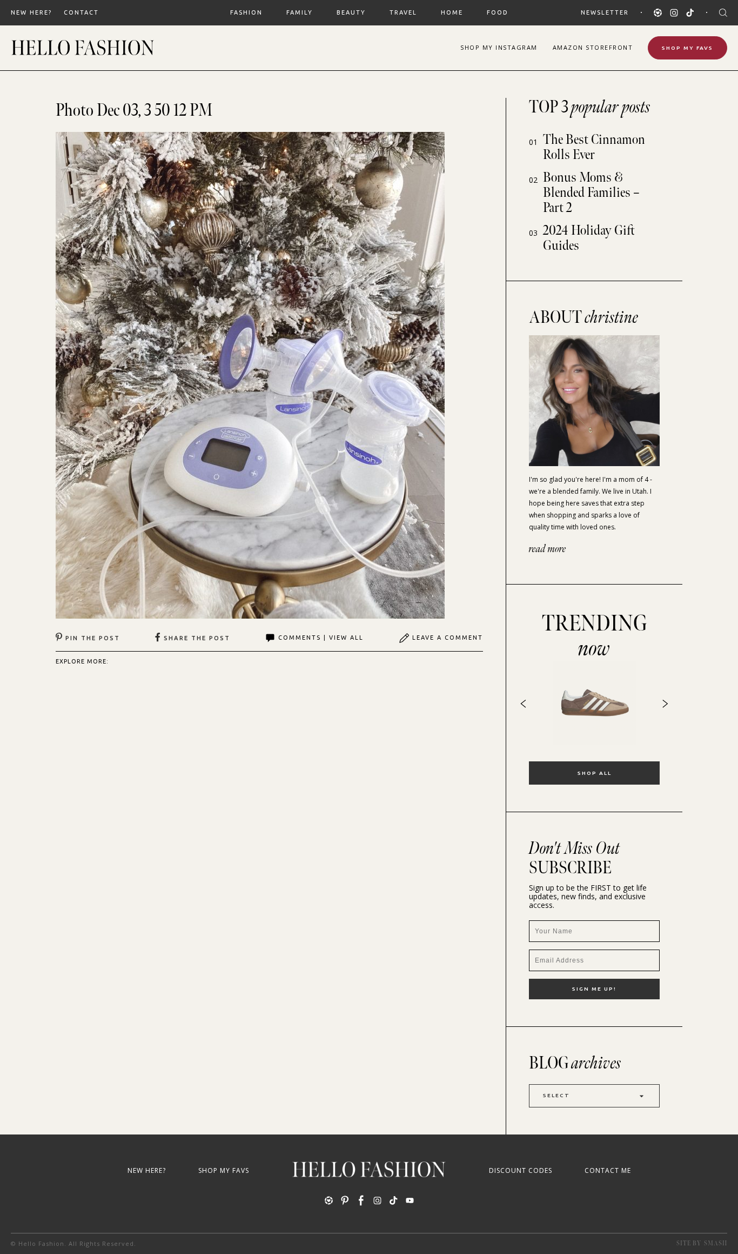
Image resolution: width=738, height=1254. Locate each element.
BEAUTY (351, 12)
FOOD (497, 12)
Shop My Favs (687, 48)
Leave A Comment (447, 637)
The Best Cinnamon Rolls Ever (594, 147)
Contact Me (608, 1170)
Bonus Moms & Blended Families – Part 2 (591, 192)
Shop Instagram (499, 47)
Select (556, 1095)
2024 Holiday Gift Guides (589, 238)
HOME (452, 12)
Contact (81, 12)
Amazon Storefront (593, 47)
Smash (715, 1243)
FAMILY (299, 12)
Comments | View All (321, 637)
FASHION (246, 12)
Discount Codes (520, 1170)
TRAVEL (403, 12)
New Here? (31, 12)
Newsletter (605, 12)
